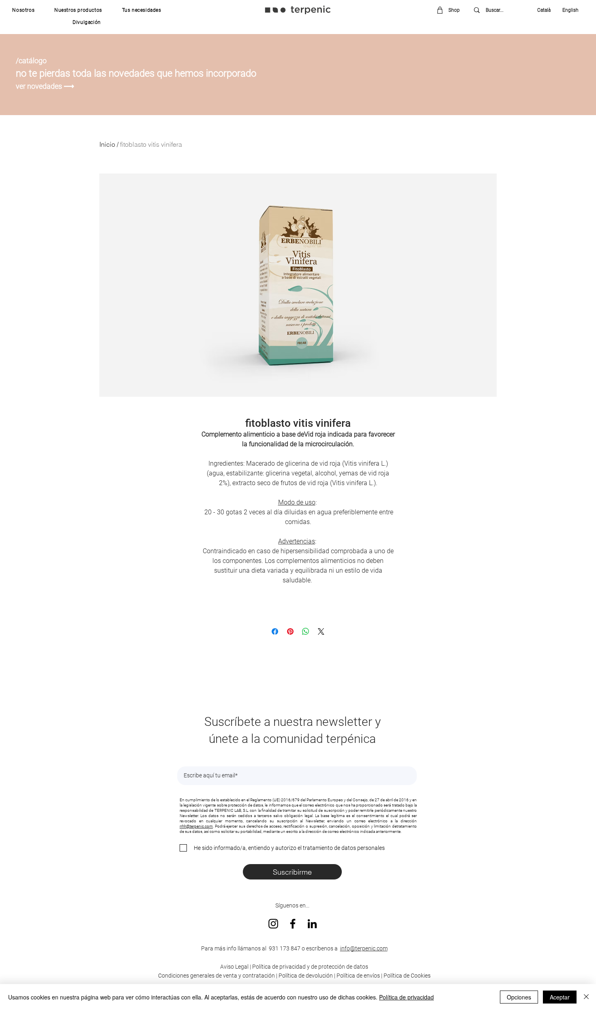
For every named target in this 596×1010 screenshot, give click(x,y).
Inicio (107, 144)
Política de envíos (358, 975)
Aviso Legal (234, 966)
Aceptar (560, 997)
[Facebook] (292, 923)
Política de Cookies (407, 975)
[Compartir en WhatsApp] (306, 631)
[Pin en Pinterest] (290, 631)
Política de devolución (306, 975)
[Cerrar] (586, 997)
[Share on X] (321, 631)
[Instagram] (273, 923)
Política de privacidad (406, 997)
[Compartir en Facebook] (275, 631)
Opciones (519, 997)
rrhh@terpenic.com (196, 826)
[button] (23, 10)
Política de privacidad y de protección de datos (309, 966)
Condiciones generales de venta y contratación (216, 975)
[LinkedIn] (312, 923)
